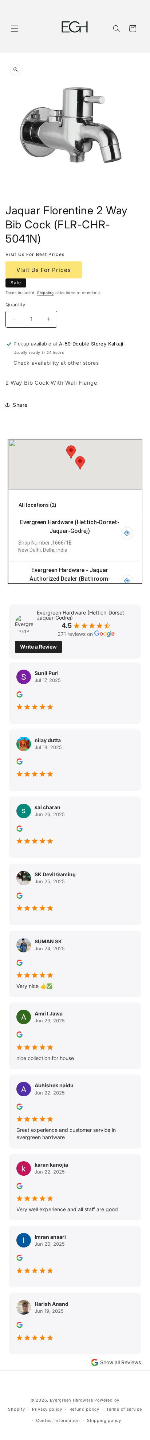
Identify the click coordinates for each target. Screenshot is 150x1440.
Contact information (58, 1420)
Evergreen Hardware (71, 1400)
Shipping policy (104, 1420)
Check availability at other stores (56, 363)
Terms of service (124, 1409)
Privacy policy (47, 1409)
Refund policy (84, 1409)
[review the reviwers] (19, 695)
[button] (15, 29)
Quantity (15, 304)
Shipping (45, 292)
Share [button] (20, 405)
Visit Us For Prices (43, 269)
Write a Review (38, 647)
